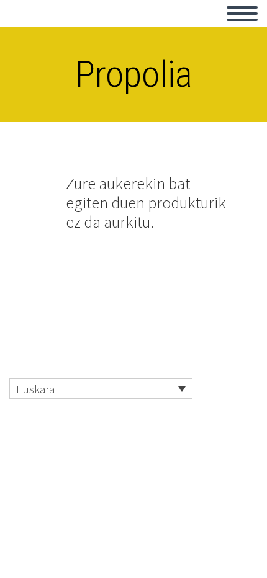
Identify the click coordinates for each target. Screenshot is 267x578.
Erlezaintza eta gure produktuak (145, 28)
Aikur (35, 28)
